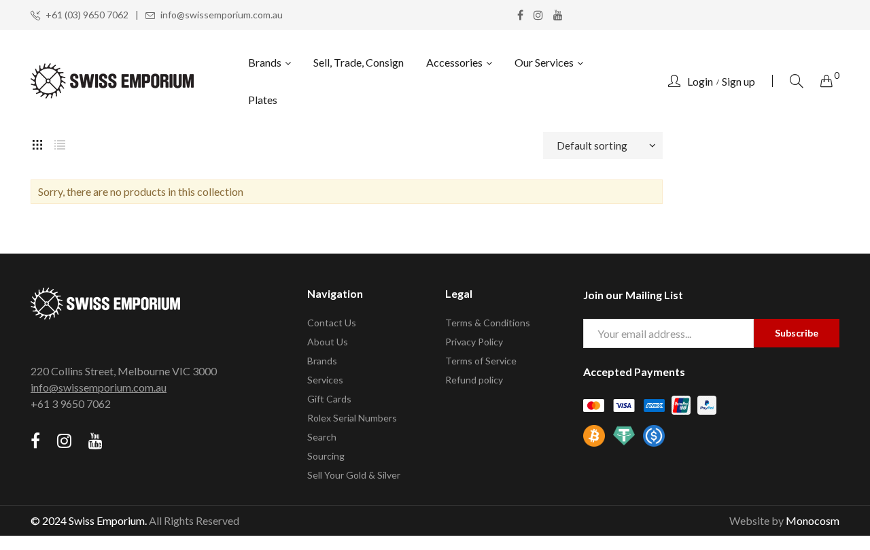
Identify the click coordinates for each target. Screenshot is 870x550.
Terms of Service (481, 360)
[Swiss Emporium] (112, 81)
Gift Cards (329, 399)
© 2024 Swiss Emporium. (89, 520)
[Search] (796, 81)
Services (325, 379)
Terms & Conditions (487, 322)
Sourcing (326, 456)
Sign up (738, 81)
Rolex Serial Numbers (352, 418)
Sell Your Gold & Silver (353, 475)
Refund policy (474, 379)
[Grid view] (37, 143)
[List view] (60, 143)
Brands (322, 360)
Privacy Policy (474, 341)
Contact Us (331, 322)
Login (700, 81)
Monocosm (812, 520)
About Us (327, 341)
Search (321, 437)
